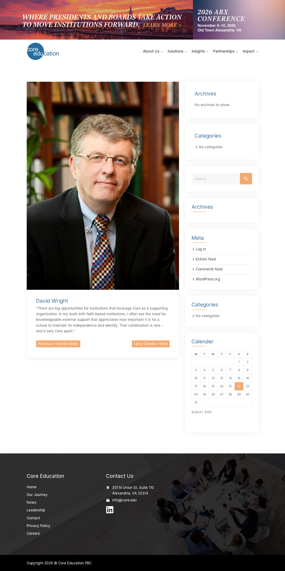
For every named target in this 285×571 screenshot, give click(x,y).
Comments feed (209, 269)
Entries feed (206, 259)
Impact (249, 51)
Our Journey (37, 495)
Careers (33, 533)
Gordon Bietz (67, 344)
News (31, 502)
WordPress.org (208, 279)
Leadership (36, 510)
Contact (33, 518)
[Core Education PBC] (53, 51)
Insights (198, 51)
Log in (201, 249)
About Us (151, 51)
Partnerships (224, 51)
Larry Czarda (144, 344)
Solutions (175, 51)
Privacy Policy (38, 526)
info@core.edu (124, 500)
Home (32, 487)
